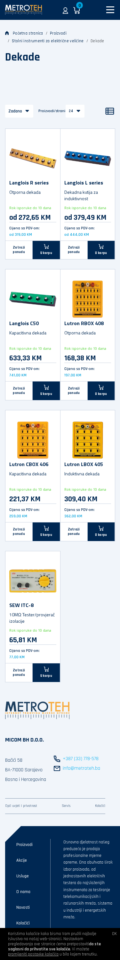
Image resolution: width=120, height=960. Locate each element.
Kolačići (100, 806)
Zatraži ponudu (19, 249)
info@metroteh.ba (81, 768)
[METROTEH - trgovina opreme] (23, 10)
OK (114, 933)
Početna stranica (28, 33)
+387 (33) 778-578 (81, 758)
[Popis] (110, 111)
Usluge (22, 876)
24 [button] (71, 111)
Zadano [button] (15, 111)
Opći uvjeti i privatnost (21, 806)
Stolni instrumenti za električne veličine (48, 41)
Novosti (23, 907)
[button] (65, 10)
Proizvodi (58, 33)
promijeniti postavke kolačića (33, 954)
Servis (66, 806)
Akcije (21, 860)
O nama (23, 892)
